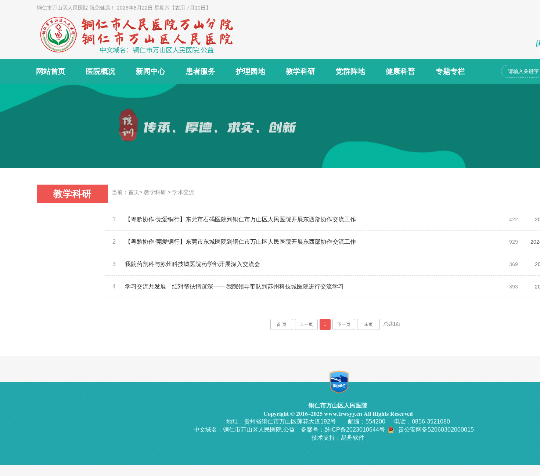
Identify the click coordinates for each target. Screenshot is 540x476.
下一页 (343, 324)
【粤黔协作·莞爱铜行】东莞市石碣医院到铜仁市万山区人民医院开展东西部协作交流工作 (240, 219)
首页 (133, 192)
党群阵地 (350, 71)
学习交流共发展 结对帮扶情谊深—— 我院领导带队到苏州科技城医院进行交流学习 (234, 286)
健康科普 (400, 71)
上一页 (306, 324)
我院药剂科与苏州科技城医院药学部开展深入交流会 (192, 264)
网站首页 (50, 71)
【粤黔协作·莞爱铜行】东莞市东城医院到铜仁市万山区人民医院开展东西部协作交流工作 (240, 242)
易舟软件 (352, 438)
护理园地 (250, 71)
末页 (368, 324)
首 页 (282, 324)
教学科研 (300, 71)
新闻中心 (150, 71)
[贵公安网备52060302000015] (391, 430)
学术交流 (183, 192)
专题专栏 (450, 71)
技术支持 (323, 438)
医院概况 (100, 71)
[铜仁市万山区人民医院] (149, 35)
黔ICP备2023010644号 (354, 429)
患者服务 (200, 71)
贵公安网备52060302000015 (436, 429)
